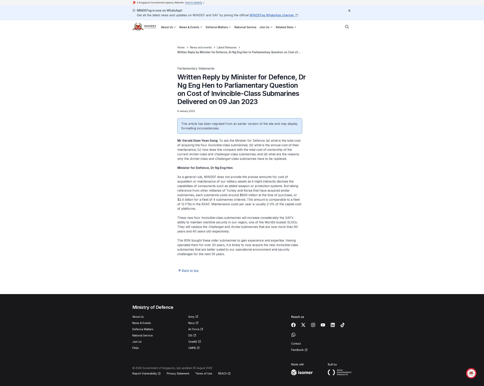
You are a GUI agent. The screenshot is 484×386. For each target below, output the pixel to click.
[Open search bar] (347, 26)
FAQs (135, 347)
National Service (245, 27)
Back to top (190, 271)
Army (191, 316)
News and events (201, 47)
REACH (222, 373)
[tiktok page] (342, 325)
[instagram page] (313, 325)
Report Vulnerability (144, 373)
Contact (296, 343)
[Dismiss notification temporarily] (349, 10)
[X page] (303, 325)
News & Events (141, 323)
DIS (190, 335)
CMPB (192, 347)
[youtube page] (323, 325)
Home (181, 47)
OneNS (192, 341)
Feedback (297, 349)
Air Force (193, 329)
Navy (191, 323)
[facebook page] (293, 325)
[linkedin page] (332, 325)
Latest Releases (227, 47)
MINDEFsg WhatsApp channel (272, 15)
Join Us (137, 341)
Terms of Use (203, 373)
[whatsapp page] (293, 334)
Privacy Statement (178, 373)
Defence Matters (142, 329)
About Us (138, 316)
